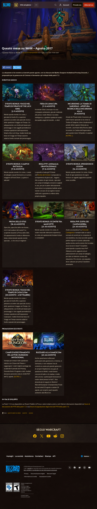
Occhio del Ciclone (44, 175)
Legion (31, 413)
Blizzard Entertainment (30, 53)
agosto (24, 413)
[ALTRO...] (69, 135)
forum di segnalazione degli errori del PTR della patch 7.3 (49, 407)
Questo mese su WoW (14, 413)
